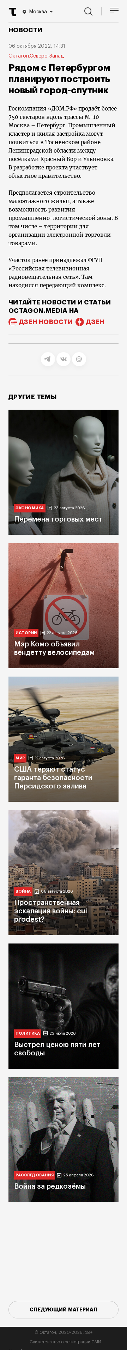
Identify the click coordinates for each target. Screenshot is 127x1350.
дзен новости (46, 322)
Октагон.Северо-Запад (36, 56)
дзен (95, 322)
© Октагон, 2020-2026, (64, 1332)
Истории (26, 633)
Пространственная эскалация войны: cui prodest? (50, 911)
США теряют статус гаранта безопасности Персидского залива (53, 778)
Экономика (30, 508)
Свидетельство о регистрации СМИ (65, 1342)
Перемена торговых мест (58, 519)
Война (23, 891)
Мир (20, 758)
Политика (28, 1033)
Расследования (35, 1175)
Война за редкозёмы (50, 1186)
